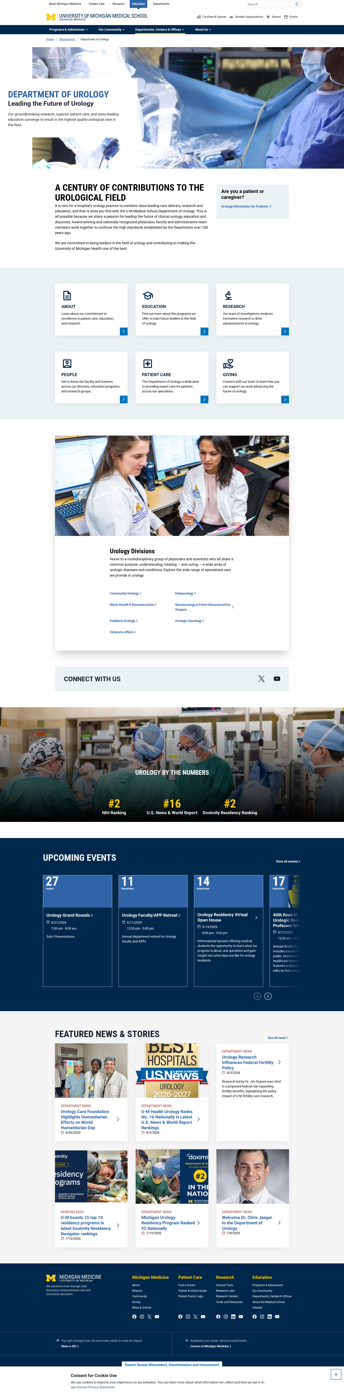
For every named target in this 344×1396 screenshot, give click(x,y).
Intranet (257, 1307)
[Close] (336, 1374)
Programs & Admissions (267, 1285)
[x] (261, 679)
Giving (136, 1302)
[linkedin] (233, 1316)
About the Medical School (268, 1302)
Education (138, 4)
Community (139, 1296)
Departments (161, 4)
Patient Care (96, 4)
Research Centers (227, 1296)
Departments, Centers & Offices (272, 1296)
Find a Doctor (186, 1285)
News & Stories (141, 1307)
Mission (137, 1290)
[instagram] (142, 1316)
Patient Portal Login (190, 1296)
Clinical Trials (224, 1285)
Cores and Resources (229, 1302)
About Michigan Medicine (65, 4)
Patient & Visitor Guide (192, 1290)
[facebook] (134, 1316)
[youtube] (277, 679)
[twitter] (149, 1316)
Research (118, 4)
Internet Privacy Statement (95, 1387)
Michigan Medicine (150, 1277)
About (136, 1285)
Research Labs (225, 1290)
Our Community (262, 1290)
